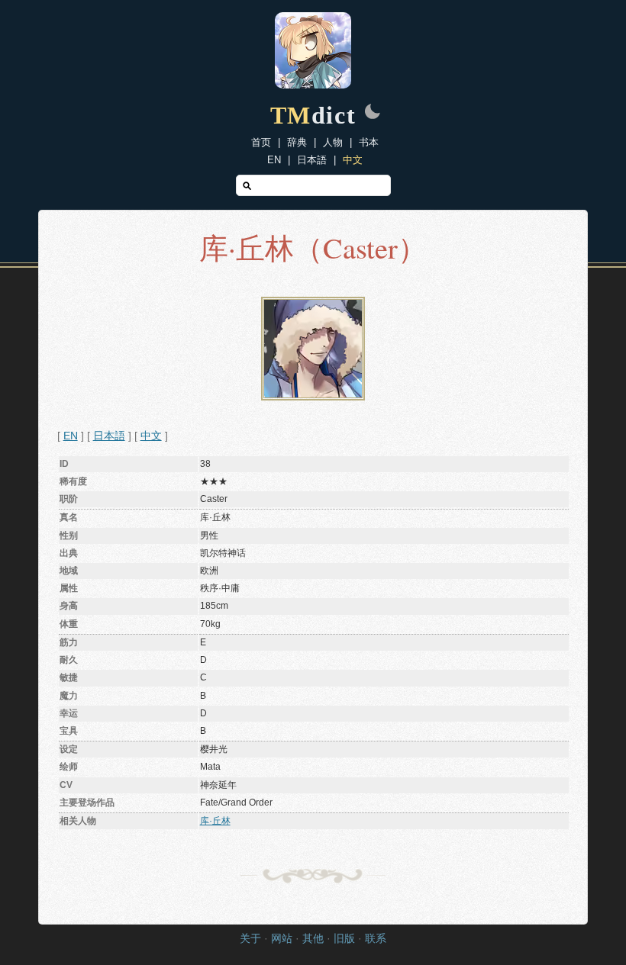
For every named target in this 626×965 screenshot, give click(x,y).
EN (274, 160)
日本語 (312, 160)
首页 (261, 142)
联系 (375, 938)
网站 (281, 938)
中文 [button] (151, 436)
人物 (333, 142)
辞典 (297, 142)
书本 (369, 142)
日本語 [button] (109, 436)
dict (313, 115)
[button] (372, 113)
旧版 (344, 938)
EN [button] (70, 436)
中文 (353, 160)
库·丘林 (215, 820)
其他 (313, 938)
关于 (250, 938)
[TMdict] (313, 84)
